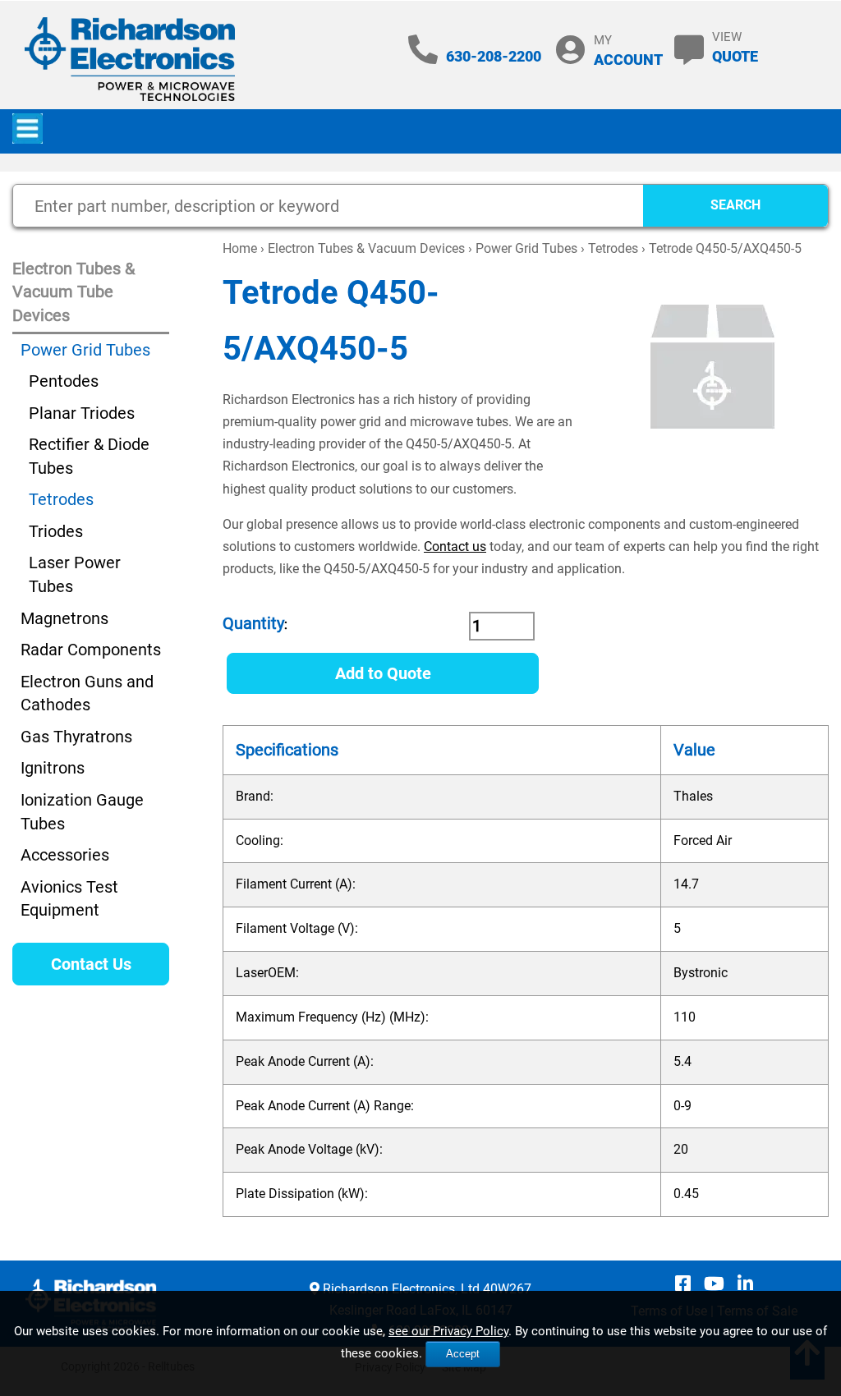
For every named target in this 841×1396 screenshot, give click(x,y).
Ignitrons (53, 768)
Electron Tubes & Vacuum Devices (366, 248)
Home (240, 248)
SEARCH (735, 205)
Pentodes (64, 381)
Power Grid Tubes (526, 248)
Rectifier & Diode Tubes (89, 456)
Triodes (56, 531)
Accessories (65, 855)
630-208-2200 (493, 56)
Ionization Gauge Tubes (82, 811)
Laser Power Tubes (75, 574)
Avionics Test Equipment (69, 899)
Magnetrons (64, 618)
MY (628, 50)
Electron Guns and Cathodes (87, 693)
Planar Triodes (82, 413)
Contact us (455, 546)
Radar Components (91, 649)
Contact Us (91, 964)
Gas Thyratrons (76, 736)
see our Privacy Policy (448, 1331)
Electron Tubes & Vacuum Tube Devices (73, 292)
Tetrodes (613, 248)
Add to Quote (383, 673)
